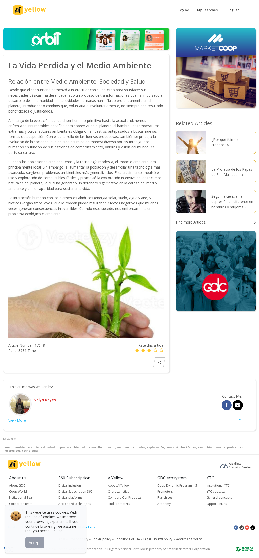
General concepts (219, 497)
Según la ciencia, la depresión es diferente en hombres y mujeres (232, 201)
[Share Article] (159, 363)
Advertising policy (189, 539)
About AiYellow (119, 485)
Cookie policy (101, 539)
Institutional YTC (218, 485)
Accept (35, 542)
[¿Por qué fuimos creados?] (192, 142)
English (234, 10)
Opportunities (217, 503)
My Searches (207, 10)
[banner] (216, 67)
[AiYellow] (24, 464)
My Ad (184, 10)
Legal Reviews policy (157, 539)
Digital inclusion (69, 485)
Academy (164, 503)
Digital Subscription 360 (75, 491)
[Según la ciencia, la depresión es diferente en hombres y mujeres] (192, 201)
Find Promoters (119, 503)
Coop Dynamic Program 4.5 (177, 485)
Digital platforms (70, 497)
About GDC (17, 485)
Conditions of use (127, 539)
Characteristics (118, 491)
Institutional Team (22, 497)
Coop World (18, 491)
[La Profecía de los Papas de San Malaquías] (192, 171)
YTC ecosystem (217, 491)
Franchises (164, 497)
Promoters (165, 491)
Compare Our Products (124, 497)
